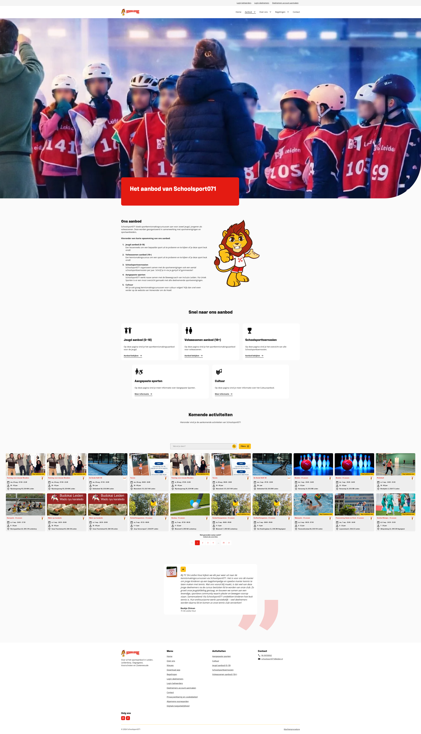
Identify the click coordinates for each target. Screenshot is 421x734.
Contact (296, 12)
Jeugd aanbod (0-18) (221, 665)
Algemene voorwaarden (178, 701)
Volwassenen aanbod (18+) (224, 674)
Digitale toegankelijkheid (178, 706)
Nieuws (170, 665)
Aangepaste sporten (221, 656)
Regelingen (280, 12)
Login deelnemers (261, 3)
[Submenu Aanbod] (254, 12)
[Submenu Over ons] (270, 12)
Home (238, 12)
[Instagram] (123, 718)
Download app (173, 670)
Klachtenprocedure (292, 729)
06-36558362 (266, 655)
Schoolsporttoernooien (223, 670)
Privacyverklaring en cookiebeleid (182, 697)
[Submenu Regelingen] (288, 12)
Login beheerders (244, 3)
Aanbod (248, 12)
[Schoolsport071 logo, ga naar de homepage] (130, 12)
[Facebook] (128, 718)
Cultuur (215, 661)
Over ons (263, 12)
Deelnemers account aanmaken (285, 3)
